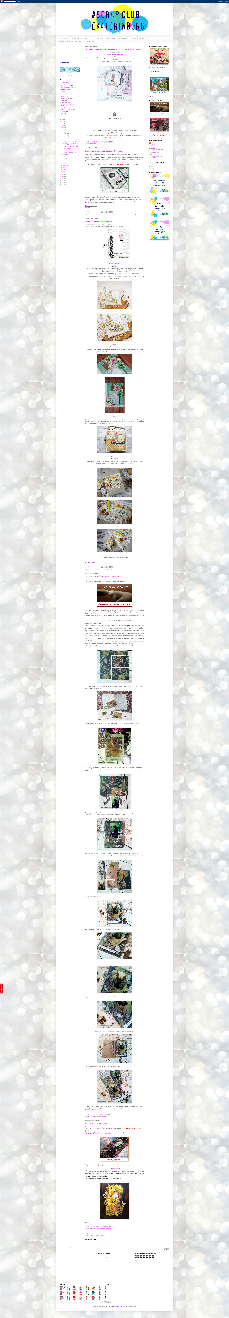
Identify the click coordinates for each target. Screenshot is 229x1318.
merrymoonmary (121, 1306)
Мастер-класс (64, 96)
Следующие (88, 1233)
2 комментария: (94, 1226)
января (65, 171)
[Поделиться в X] (108, 141)
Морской (153, 144)
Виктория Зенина (119, 54)
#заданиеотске (93, 214)
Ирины (153, 148)
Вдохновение (64, 89)
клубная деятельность (67, 109)
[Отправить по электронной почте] (105, 141)
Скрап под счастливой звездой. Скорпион (104, 151)
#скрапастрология (101, 214)
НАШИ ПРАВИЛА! (77, 38)
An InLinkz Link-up (90, 562)
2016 (63, 174)
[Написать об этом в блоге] (106, 141)
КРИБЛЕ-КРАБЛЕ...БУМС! (97, 1123)
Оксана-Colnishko (126, 620)
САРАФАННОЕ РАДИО (67, 104)
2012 (63, 182)
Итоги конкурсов (65, 93)
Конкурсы (120, 214)
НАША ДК (87, 38)
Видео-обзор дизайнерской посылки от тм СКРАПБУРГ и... (71, 140)
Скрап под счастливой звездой (130, 214)
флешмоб (63, 115)
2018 (63, 130)
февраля (65, 169)
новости (63, 111)
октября (65, 138)
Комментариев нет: (95, 141)
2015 (63, 176)
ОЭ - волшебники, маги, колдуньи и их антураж (98, 1133)
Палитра (63, 100)
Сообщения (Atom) (98, 1235)
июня (64, 161)
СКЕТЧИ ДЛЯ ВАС (98, 38)
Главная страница (64, 38)
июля (64, 159)
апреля (65, 165)
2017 (63, 132)
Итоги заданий (110, 38)
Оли (152, 143)
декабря (65, 134)
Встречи (63, 91)
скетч (62, 113)
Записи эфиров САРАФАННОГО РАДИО (70, 41)
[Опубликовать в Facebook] (110, 141)
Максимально (105, 1116)
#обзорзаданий (65, 84)
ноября (65, 136)
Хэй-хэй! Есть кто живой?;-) (157, 156)
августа (65, 156)
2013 (63, 180)
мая (64, 163)
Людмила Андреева (115, 1168)
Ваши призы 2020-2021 (91, 41)
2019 (63, 128)
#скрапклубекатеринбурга (112, 214)
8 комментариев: (95, 1114)
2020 (63, 125)
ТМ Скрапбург (93, 143)
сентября (65, 154)
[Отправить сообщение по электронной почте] (102, 141)
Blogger (134, 1306)
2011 (63, 184)
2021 (63, 123)
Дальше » (87, 207)
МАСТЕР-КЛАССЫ (122, 38)
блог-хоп (63, 107)
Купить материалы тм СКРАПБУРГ (141, 38)
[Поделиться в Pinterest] (112, 141)
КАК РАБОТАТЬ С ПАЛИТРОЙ (106, 1256)
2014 (63, 178)
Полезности (64, 102)
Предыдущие (140, 1233)
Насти (152, 164)
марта (64, 167)
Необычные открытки (66, 98)
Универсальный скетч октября (98, 221)
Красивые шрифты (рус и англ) (106, 1258)
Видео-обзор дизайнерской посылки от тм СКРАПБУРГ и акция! (114, 49)
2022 (63, 121)
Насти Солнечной (156, 154)
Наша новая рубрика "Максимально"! (102, 576)
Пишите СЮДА (104, 135)
